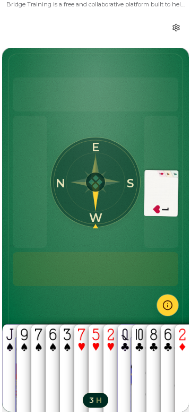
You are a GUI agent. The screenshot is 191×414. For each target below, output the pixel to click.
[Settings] (176, 27)
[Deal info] (167, 305)
